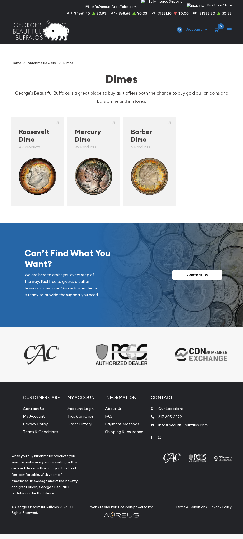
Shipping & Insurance (124, 431)
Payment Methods (122, 423)
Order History (79, 423)
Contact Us (197, 274)
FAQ (109, 416)
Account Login (80, 408)
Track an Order (81, 416)
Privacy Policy (35, 423)
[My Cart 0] (217, 29)
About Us (113, 408)
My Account (34, 416)
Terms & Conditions (40, 431)
